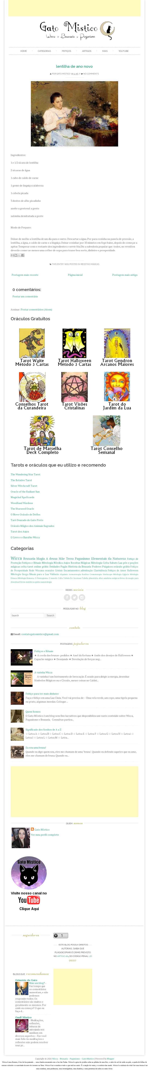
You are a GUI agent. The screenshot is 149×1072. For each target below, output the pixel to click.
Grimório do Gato (26, 980)
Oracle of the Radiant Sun (25, 491)
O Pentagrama (41, 578)
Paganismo (82, 559)
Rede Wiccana (36, 570)
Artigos (86, 51)
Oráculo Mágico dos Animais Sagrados (32, 526)
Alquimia (64, 574)
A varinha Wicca (43, 672)
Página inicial (75, 274)
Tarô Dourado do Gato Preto (27, 520)
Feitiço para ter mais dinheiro (42, 693)
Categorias (44, 51)
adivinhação (86, 570)
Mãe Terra (66, 559)
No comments (91, 74)
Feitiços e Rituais (31, 562)
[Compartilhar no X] (19, 255)
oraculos (49, 570)
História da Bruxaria (79, 566)
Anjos (66, 562)
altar (101, 578)
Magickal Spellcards (22, 497)
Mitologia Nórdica (52, 562)
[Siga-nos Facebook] (67, 597)
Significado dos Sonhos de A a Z (43, 729)
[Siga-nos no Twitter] (74, 597)
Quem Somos (33, 711)
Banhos (85, 574)
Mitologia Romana (26, 578)
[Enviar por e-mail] (12, 255)
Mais (105, 51)
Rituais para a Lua (39, 574)
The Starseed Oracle (22, 508)
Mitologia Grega (19, 574)
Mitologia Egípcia (121, 574)
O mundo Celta (56, 578)
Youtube (123, 51)
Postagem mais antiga (124, 274)
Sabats (114, 562)
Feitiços (66, 51)
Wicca (16, 558)
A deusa (51, 559)
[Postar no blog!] (16, 255)
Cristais (59, 570)
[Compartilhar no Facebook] (23, 255)
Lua (120, 562)
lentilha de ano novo (74, 66)
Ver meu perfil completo (45, 834)
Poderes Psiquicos (102, 566)
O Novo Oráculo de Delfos (25, 514)
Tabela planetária (90, 578)
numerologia (46, 582)
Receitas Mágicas (90, 264)
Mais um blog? (37, 983)
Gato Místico (63, 74)
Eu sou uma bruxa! (36, 747)
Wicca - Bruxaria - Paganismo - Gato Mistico (73, 1058)
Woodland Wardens (22, 503)
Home (23, 51)
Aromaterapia (75, 574)
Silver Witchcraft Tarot (24, 485)
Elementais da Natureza (108, 559)
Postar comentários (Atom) (36, 309)
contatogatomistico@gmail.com (40, 634)
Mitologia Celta (100, 562)
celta (24, 566)
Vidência (54, 574)
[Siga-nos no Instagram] (82, 597)
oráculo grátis (122, 566)
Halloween (132, 570)
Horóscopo (107, 574)
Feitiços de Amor (117, 570)
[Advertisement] (74, 8)
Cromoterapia (96, 574)
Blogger (110, 1058)
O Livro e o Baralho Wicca (25, 537)
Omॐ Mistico (23, 1017)
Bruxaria (29, 559)
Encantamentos (72, 570)
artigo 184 (63, 956)
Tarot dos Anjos (20, 531)
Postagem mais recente (25, 274)
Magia (40, 559)
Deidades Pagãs (58, 566)
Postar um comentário (25, 296)
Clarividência (100, 570)
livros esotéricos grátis (30, 582)
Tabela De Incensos (72, 578)
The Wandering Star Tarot (25, 474)
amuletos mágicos (111, 578)
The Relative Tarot (21, 480)
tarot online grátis (38, 566)
